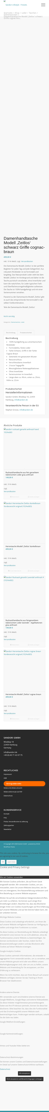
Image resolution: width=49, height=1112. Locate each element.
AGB (5, 778)
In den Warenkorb (15, 571)
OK (3, 862)
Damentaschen (15, 322)
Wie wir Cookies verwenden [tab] (11, 877)
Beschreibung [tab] (10, 333)
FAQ (5, 818)
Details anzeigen (34, 497)
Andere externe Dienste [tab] (9, 992)
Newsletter (7, 829)
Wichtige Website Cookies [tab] (10, 917)
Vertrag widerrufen (13, 784)
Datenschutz (8, 796)
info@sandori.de (21, 400)
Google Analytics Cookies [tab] (10, 951)
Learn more (11, 862)
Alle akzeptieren (24, 1073)
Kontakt (6, 814)
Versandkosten (27, 261)
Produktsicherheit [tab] (26, 333)
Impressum (8, 774)
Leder (22, 322)
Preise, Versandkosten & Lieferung (16, 821)
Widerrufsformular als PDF (13, 792)
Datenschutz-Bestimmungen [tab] (11, 1057)
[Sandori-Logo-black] (20, 5)
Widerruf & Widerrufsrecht (13, 788)
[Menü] (42, 5)
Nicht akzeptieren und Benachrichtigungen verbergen (24, 1079)
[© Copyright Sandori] (24, 36)
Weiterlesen (15, 497)
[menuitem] (42, 5)
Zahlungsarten (9, 825)
